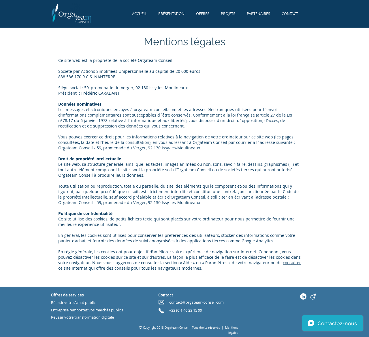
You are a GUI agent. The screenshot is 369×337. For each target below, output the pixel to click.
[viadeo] (313, 296)
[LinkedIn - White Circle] (303, 296)
